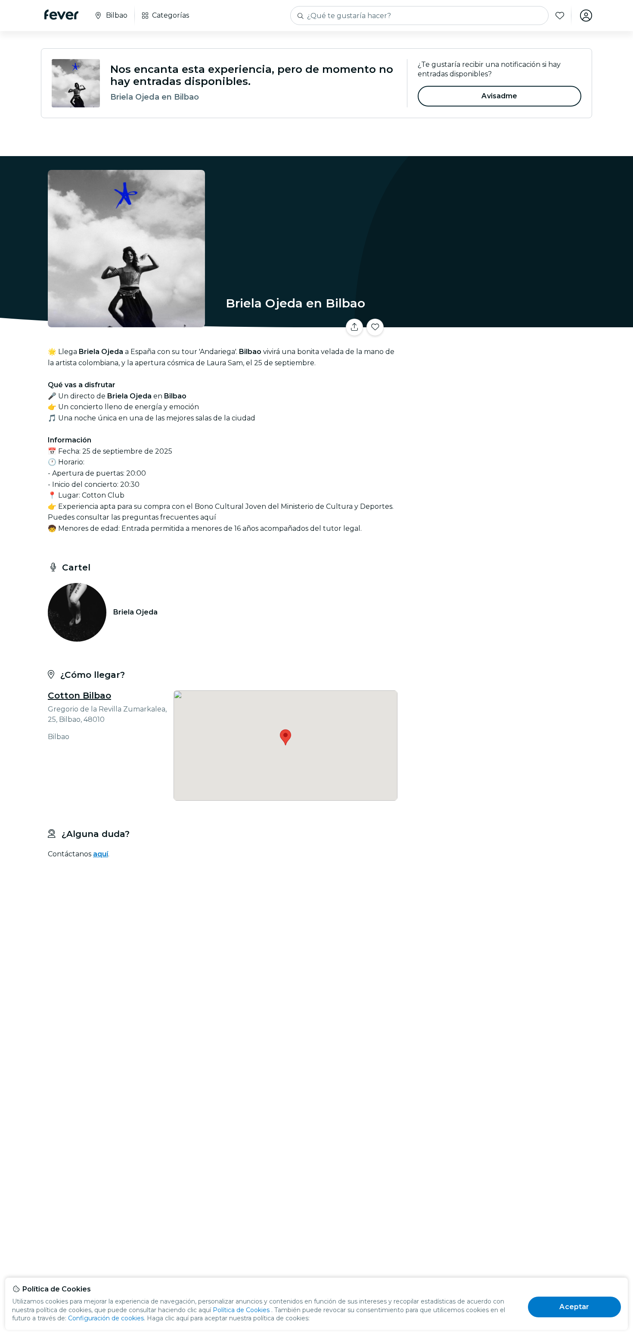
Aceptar (574, 1307)
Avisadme (499, 96)
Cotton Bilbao (79, 695)
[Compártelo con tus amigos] (354, 327)
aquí (100, 854)
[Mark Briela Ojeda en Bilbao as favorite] (375, 327)
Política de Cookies (241, 1310)
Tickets (496, 322)
